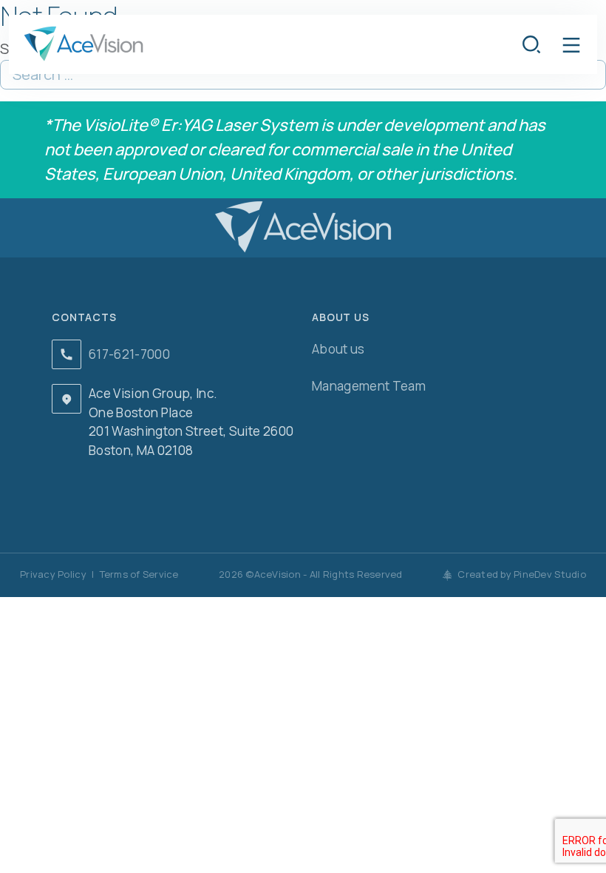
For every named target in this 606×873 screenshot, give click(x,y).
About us (338, 348)
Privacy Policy (53, 574)
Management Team (369, 385)
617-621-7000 (129, 354)
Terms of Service (139, 574)
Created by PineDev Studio (520, 574)
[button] (571, 44)
